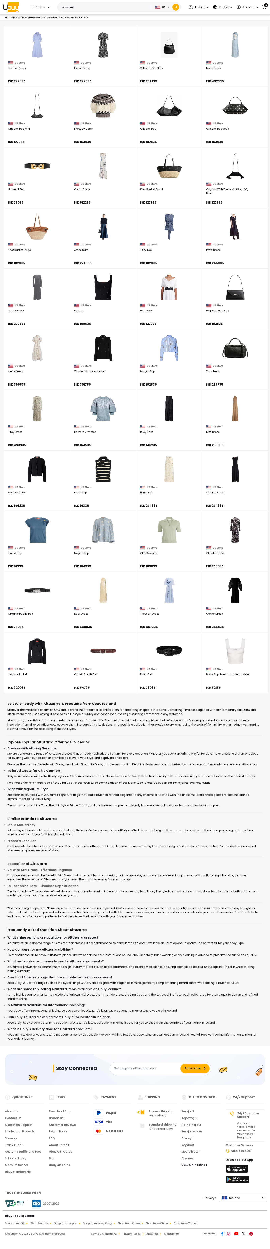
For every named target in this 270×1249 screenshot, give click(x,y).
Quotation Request (18, 1125)
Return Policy (58, 1131)
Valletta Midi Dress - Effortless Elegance (39, 870)
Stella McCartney (21, 825)
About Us (11, 1111)
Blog (52, 1158)
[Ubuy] (11, 7)
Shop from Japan (65, 1223)
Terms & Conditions (104, 1234)
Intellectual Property (20, 1131)
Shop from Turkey (185, 1223)
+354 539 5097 (241, 1151)
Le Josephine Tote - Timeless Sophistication (43, 886)
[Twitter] (244, 1234)
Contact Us (13, 1118)
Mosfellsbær (190, 1152)
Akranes (187, 1158)
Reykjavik (187, 1111)
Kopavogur (189, 1118)
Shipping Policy (15, 1158)
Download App (60, 1111)
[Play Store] (237, 1181)
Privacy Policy (132, 1234)
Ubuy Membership (18, 1172)
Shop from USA (15, 1223)
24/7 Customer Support (248, 1115)
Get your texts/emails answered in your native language (246, 1130)
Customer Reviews (62, 1125)
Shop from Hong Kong (97, 1223)
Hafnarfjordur (191, 1125)
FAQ (52, 1138)
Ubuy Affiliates (59, 1165)
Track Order (14, 1145)
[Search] (175, 7)
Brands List (57, 1118)
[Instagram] (229, 1234)
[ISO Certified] (43, 1203)
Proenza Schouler (21, 841)
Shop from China (157, 1223)
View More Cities (193, 1165)
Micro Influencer (16, 1165)
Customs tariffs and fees (23, 1152)
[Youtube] (237, 1234)
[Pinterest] (251, 1234)
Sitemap (11, 1138)
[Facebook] (222, 1234)
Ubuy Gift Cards (60, 1152)
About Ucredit (59, 1145)
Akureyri (187, 1138)
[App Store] (237, 1170)
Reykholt (187, 1145)
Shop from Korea (129, 1223)
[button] (199, 7)
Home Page (12, 17)
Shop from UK (39, 1223)
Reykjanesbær (191, 1131)
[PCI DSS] (14, 1203)
